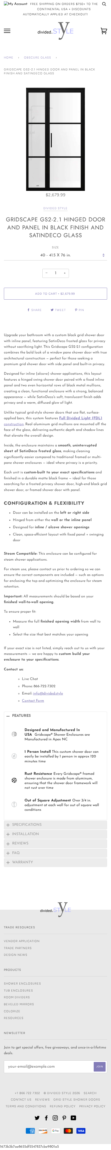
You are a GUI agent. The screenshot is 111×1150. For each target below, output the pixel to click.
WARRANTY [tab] (22, 862)
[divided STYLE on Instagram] (55, 1119)
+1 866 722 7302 (27, 1093)
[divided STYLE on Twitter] (37, 1119)
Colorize (12, 1011)
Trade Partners (18, 948)
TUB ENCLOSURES (18, 990)
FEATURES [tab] (21, 716)
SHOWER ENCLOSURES (22, 983)
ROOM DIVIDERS (17, 997)
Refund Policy (63, 1106)
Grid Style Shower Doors (76, 1099)
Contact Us (21, 1099)
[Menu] (7, 31)
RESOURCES (13, 1018)
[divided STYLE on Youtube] (73, 1119)
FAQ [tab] (16, 853)
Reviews (42, 1099)
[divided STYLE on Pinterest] (64, 1119)
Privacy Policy (92, 1106)
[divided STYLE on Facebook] (46, 1119)
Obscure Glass (37, 57)
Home (8, 57)
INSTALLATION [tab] (25, 834)
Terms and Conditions (26, 1106)
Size (55, 247)
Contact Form (33, 701)
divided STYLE (55, 208)
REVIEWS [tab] (20, 843)
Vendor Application (22, 941)
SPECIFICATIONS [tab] (27, 825)
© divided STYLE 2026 (62, 1093)
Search (90, 1093)
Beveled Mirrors (19, 1004)
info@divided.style (48, 694)
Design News (15, 955)
